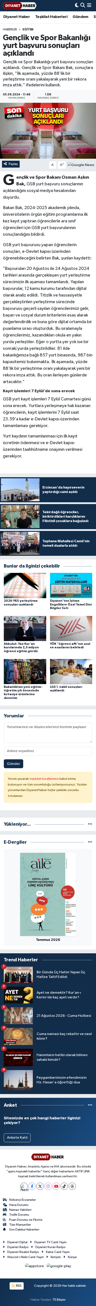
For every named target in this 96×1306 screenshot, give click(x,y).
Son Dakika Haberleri (24, 1229)
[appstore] (35, 1267)
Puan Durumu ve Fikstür (26, 1219)
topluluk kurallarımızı (44, 778)
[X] (40, 1186)
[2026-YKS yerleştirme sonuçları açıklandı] (25, 585)
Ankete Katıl (17, 1138)
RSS (18, 1285)
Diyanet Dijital (17, 1242)
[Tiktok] (64, 1186)
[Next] (24, 1186)
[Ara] (82, 6)
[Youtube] (56, 1186)
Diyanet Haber (16, 17)
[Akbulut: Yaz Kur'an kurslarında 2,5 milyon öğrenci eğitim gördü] (25, 628)
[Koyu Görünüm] (77, 6)
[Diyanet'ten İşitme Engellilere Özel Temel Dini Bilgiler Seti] (71, 585)
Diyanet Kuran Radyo (50, 1247)
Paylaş (13, 164)
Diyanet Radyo (18, 1247)
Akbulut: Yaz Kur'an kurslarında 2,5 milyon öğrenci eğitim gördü (21, 647)
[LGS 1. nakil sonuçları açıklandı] (71, 671)
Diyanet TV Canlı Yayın (50, 1242)
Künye (72, 1257)
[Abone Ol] (81, 165)
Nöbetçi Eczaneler (22, 1199)
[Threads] (72, 1186)
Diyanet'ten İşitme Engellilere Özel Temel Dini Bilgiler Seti (71, 604)
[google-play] (59, 1267)
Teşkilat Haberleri (51, 17)
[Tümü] (90, 824)
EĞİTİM (28, 29)
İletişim (56, 1257)
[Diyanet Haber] (19, 5)
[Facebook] (32, 1186)
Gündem (80, 17)
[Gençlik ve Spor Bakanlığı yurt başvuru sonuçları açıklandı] (48, 131)
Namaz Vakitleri (20, 1209)
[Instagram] (48, 1186)
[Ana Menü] (89, 6)
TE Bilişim (58, 1299)
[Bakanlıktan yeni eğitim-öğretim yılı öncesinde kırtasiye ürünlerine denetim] (25, 671)
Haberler (10, 29)
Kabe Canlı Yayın (58, 1252)
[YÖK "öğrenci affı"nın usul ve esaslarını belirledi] (71, 628)
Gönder (13, 764)
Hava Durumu (18, 1205)
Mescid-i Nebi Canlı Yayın (25, 1257)
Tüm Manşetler (20, 1224)
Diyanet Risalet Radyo (23, 1252)
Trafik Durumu (19, 1214)
